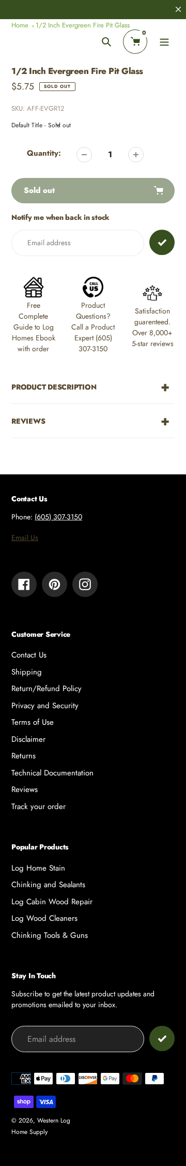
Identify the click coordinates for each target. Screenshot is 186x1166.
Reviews (24, 789)
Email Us (24, 537)
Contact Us (29, 655)
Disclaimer (28, 739)
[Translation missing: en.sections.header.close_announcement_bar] (178, 9)
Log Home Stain (38, 868)
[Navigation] (164, 41)
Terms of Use (32, 722)
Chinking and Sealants (48, 884)
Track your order (38, 806)
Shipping (26, 672)
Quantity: (44, 153)
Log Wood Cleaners (44, 918)
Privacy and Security (45, 705)
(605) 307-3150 (58, 517)
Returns (23, 755)
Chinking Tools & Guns (49, 935)
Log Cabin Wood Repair (51, 901)
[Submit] (162, 1038)
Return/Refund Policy (46, 688)
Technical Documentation (52, 773)
